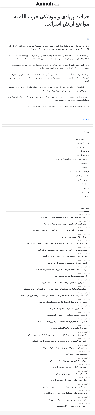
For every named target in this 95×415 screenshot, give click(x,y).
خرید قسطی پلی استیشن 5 (79, 171)
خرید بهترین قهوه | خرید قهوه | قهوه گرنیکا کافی (72, 159)
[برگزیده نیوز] (47, 4)
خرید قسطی (85, 163)
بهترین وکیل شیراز (83, 143)
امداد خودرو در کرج (82, 139)
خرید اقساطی (84, 151)
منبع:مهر (86, 119)
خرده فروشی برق (83, 147)
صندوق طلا (85, 184)
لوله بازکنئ (85, 192)
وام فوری (86, 196)
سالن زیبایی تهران (83, 180)
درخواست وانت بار (82, 175)
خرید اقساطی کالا (83, 155)
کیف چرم (86, 188)
